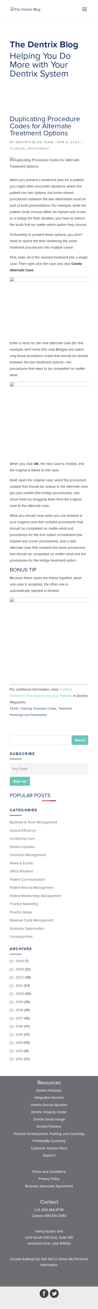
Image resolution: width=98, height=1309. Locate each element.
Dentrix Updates (22, 847)
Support (49, 1155)
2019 (19, 1002)
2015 (19, 1034)
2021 (19, 985)
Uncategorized (21, 936)
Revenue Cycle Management (32, 920)
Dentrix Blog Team (35, 142)
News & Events (21, 863)
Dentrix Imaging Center (49, 1112)
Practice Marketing (24, 904)
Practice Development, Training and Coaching (49, 1134)
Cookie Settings (22, 1259)
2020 (19, 994)
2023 (19, 969)
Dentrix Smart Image (49, 1119)
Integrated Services (49, 1097)
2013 (19, 1051)
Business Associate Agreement (49, 1186)
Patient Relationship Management (35, 896)
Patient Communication (27, 879)
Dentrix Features (49, 1090)
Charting (26, 708)
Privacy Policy (49, 1179)
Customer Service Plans (49, 1148)
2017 (19, 1018)
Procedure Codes (45, 708)
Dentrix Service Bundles (49, 1105)
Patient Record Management (32, 887)
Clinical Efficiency (29, 149)
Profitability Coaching (49, 1141)
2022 (19, 977)
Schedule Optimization (27, 928)
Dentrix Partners (49, 1126)
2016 (19, 1026)
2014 (19, 1043)
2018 (19, 1010)
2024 (19, 961)
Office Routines (21, 871)
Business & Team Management (33, 822)
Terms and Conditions (49, 1172)
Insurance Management (28, 855)
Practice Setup (21, 912)
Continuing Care (22, 838)
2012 (19, 1059)
